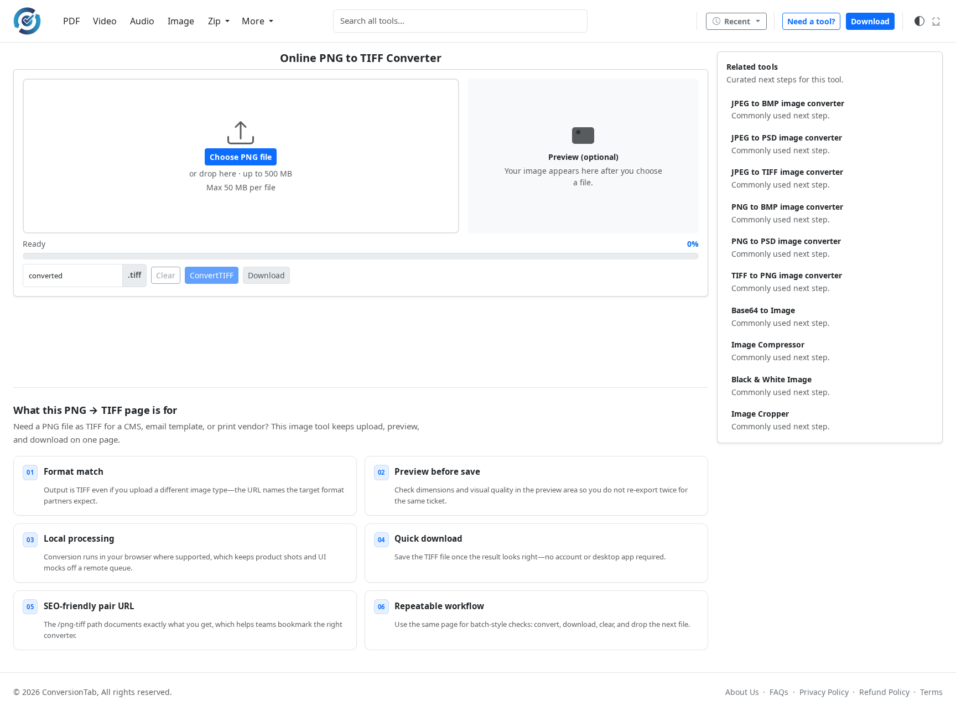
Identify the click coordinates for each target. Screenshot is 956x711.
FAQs (779, 692)
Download (870, 21)
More (254, 21)
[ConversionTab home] (27, 21)
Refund (884, 692)
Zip (215, 21)
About (742, 692)
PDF (71, 21)
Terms (931, 692)
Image (181, 21)
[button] (241, 156)
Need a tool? (811, 21)
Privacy (823, 692)
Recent (737, 21)
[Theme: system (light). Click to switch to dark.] (919, 21)
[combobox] (460, 21)
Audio (142, 21)
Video (105, 21)
